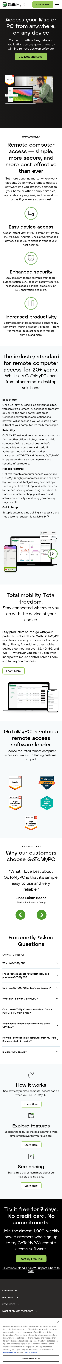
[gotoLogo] (14, 4)
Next (41, 915)
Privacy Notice (9, 1352)
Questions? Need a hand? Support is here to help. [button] (31, 1269)
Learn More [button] (13, 671)
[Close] (58, 1322)
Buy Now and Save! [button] (31, 56)
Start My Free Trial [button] (31, 1258)
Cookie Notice (30, 1352)
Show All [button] (7, 954)
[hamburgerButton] (57, 4)
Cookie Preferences (31, 1358)
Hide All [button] (19, 954)
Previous (20, 915)
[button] (30, 963)
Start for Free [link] (43, 4)
